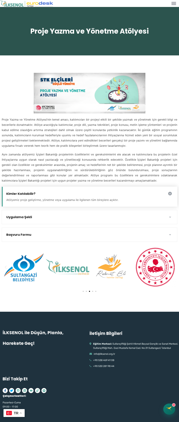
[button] (83, 291)
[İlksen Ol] (26, 3)
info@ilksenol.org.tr (104, 353)
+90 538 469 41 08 (103, 360)
